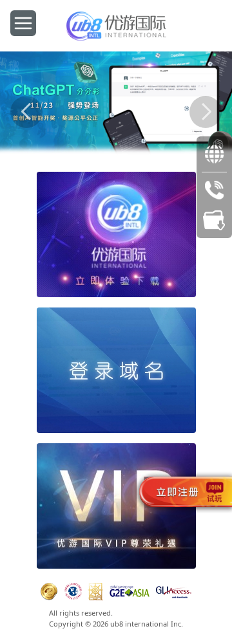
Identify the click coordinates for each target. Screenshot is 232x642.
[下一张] (205, 112)
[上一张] (26, 112)
